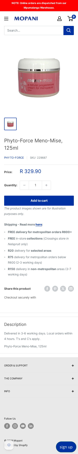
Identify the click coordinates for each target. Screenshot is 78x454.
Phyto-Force (14, 157)
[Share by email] (71, 289)
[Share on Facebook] (47, 289)
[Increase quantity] (46, 185)
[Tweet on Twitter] (63, 289)
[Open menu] (6, 18)
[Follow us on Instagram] (15, 426)
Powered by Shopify (16, 445)
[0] (70, 18)
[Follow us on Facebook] (7, 426)
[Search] (68, 30)
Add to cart (39, 201)
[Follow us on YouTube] (23, 426)
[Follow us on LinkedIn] (31, 426)
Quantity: (10, 185)
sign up (66, 446)
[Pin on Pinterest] (55, 289)
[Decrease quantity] (24, 185)
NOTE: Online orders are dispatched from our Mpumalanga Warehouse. (39, 5)
